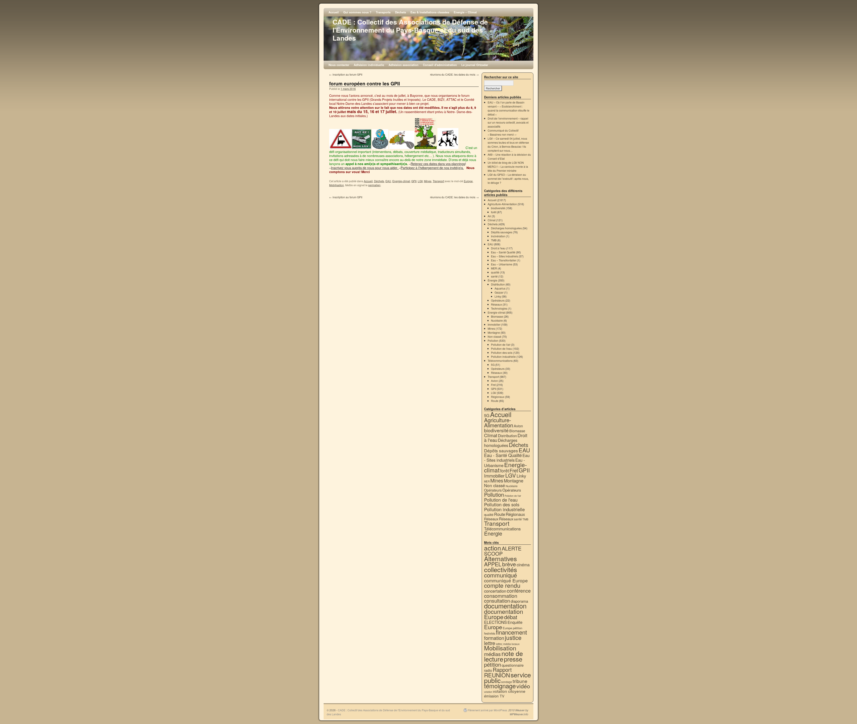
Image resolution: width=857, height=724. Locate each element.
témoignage (500, 685)
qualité (495, 272)
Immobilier (494, 324)
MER (494, 268)
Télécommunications (500, 360)
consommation (500, 595)
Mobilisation (336, 185)
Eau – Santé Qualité (503, 252)
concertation (495, 591)
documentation (505, 605)
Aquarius (500, 288)
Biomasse (497, 316)
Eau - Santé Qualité (503, 455)
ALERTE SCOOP (502, 550)
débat (510, 617)
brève (509, 564)
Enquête (515, 622)
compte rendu (502, 585)
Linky (498, 296)
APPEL (492, 564)
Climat (491, 220)
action (492, 547)
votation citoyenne (509, 691)
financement (511, 632)
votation (488, 691)
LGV (420, 181)
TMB (494, 240)
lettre (489, 642)
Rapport (502, 669)
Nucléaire (497, 320)
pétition (492, 664)
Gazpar (499, 292)
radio (488, 670)
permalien (374, 185)
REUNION (497, 675)
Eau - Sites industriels (507, 457)
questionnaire (513, 665)
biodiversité (498, 208)
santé (494, 276)
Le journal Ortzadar (474, 65)
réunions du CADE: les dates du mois (454, 74)
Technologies (499, 308)
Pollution (493, 340)
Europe (468, 181)
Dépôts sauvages (501, 232)
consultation (497, 600)
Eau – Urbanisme (501, 264)
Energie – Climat (465, 12)
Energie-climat (401, 181)
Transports (383, 12)
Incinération (498, 236)
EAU (388, 181)
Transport (438, 181)
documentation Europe (503, 614)
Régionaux (497, 397)
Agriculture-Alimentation (502, 204)
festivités (489, 633)
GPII (413, 181)
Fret (493, 385)
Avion (494, 381)
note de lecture (503, 656)
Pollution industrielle (503, 356)
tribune (520, 681)
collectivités (500, 569)
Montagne (494, 332)
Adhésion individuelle (369, 65)
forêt (493, 212)
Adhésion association (403, 65)
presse (513, 658)
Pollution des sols (501, 352)
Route (494, 401)
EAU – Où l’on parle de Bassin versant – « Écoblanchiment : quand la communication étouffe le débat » (508, 108)
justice (513, 637)
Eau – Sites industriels (504, 256)
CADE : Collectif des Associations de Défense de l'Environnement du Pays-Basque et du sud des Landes (410, 30)
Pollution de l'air (500, 344)
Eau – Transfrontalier (503, 260)
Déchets (400, 12)
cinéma (523, 564)
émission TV (494, 696)
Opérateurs (498, 300)
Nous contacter (339, 65)
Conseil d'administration (440, 65)
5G (493, 364)
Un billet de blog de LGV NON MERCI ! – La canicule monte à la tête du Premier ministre (508, 166)
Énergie (492, 280)
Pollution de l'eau (501, 348)
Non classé (494, 336)
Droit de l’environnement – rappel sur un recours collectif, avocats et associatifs (508, 122)
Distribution (498, 284)
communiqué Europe (506, 580)
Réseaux (496, 304)
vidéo (523, 686)
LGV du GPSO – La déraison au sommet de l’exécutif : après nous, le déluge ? (508, 178)
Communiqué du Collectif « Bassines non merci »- (503, 132)
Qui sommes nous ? (357, 12)
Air (489, 216)
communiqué (500, 575)
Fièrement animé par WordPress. (488, 710)
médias (492, 654)
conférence (519, 590)
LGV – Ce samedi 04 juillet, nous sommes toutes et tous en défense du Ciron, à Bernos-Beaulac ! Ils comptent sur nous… (508, 144)
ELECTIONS (495, 622)
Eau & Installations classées (429, 12)
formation (494, 637)
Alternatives (500, 558)
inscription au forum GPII (345, 74)
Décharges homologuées (506, 228)
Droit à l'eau (498, 248)
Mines (427, 181)
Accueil (334, 12)
